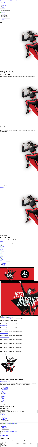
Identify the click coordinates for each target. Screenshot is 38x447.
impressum (2, 318)
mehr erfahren (2, 78)
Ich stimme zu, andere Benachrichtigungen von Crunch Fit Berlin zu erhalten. (13, 411)
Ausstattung (4, 263)
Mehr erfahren (3, 325)
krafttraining (2, 251)
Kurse (3, 19)
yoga (3, 397)
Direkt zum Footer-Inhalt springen (15, 0)
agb (4, 318)
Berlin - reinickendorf (13, 443)
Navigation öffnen (5, 16)
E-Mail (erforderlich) (3, 408)
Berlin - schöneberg (20, 443)
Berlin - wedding (33, 443)
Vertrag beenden (11, 318)
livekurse (1, 257)
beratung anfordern (7, 381)
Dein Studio (4, 18)
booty (3, 401)
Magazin (3, 20)
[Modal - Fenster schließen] (0, 432)
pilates (3, 398)
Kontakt (3, 2)
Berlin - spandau (26, 443)
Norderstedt (4, 393)
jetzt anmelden (2, 381)
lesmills (1, 260)
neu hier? (4, 435)
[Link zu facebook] (2, 317)
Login (3, 7)
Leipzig (3, 392)
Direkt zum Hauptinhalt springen (5, 0)
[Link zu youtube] (5, 317)
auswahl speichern (3, 445)
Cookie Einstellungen (19, 318)
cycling (3, 400)
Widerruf (15, 318)
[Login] (3, 14)
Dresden (3, 391)
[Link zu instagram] (9, 317)
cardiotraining (2, 249)
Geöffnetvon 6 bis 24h (2, 246)
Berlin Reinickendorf (5, 388)
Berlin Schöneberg (5, 389)
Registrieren (4, 5)
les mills (3, 396)
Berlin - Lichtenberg (5, 443)
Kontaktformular (25, 318)
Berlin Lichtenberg (5, 387)
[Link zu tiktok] (12, 317)
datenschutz (6, 318)
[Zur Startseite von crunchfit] (2, 12)
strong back (4, 399)
